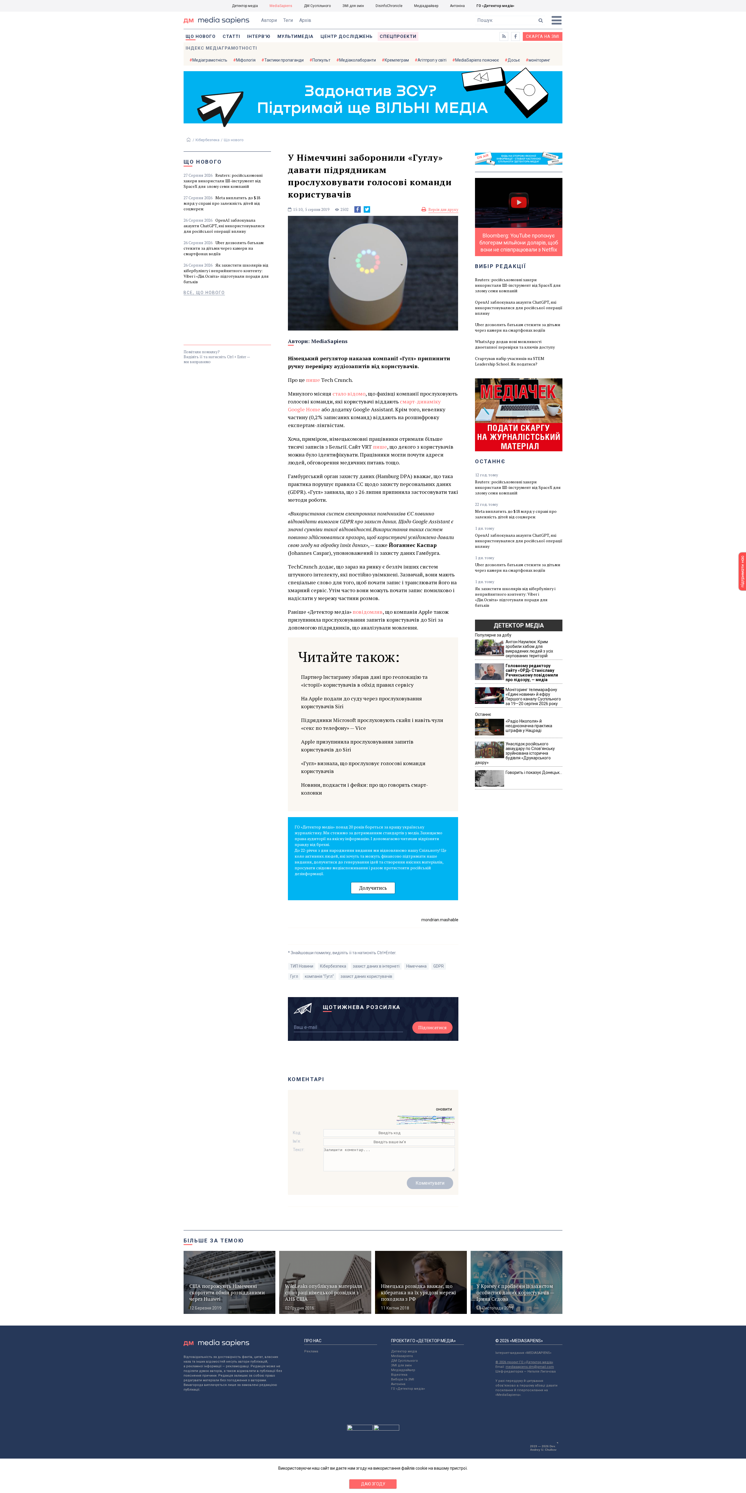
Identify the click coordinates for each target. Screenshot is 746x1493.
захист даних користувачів (366, 976)
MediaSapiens (281, 6)
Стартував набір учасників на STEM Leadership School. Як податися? (509, 361)
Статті (231, 36)
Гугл (294, 976)
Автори (269, 20)
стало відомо (348, 393)
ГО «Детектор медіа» (495, 6)
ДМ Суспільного (317, 6)
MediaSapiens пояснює (477, 60)
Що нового (201, 36)
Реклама (311, 1351)
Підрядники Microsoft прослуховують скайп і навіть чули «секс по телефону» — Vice (372, 723)
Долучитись (373, 887)
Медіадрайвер (426, 6)
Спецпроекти (398, 36)
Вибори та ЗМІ (402, 1379)
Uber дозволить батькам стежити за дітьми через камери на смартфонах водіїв (224, 248)
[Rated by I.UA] (360, 1429)
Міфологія (246, 60)
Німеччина (416, 966)
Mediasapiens (402, 1356)
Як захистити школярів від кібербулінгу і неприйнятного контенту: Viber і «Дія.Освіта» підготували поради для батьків (226, 273)
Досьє (514, 60)
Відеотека (399, 1375)
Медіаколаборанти (357, 60)
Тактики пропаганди (284, 60)
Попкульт (321, 60)
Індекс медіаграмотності (221, 48)
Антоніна (457, 6)
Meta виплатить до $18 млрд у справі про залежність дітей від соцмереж (222, 203)
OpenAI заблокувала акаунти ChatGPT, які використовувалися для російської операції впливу (224, 225)
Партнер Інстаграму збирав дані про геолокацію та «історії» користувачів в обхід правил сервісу (364, 680)
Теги (288, 20)
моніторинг (539, 60)
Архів (305, 20)
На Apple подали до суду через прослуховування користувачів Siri (361, 702)
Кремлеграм (397, 60)
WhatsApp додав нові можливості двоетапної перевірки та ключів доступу (515, 344)
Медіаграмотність (209, 60)
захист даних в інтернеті (376, 966)
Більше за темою (214, 1240)
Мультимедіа (295, 36)
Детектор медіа (245, 6)
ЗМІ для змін (353, 6)
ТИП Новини (301, 966)
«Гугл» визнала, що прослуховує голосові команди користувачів (363, 767)
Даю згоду (373, 1484)
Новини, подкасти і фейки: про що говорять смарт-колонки (364, 788)
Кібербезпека (207, 140)
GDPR (438, 966)
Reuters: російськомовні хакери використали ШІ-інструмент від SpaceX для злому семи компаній (223, 180)
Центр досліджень (347, 36)
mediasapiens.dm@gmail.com (530, 1367)
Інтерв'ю (258, 36)
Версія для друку (443, 209)
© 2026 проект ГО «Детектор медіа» (524, 1362)
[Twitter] (367, 209)
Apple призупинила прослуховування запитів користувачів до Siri (357, 745)
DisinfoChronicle (389, 6)
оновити (444, 1109)
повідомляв (368, 611)
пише (313, 379)
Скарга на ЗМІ (542, 36)
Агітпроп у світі (432, 60)
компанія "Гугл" (319, 976)
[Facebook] (357, 209)
